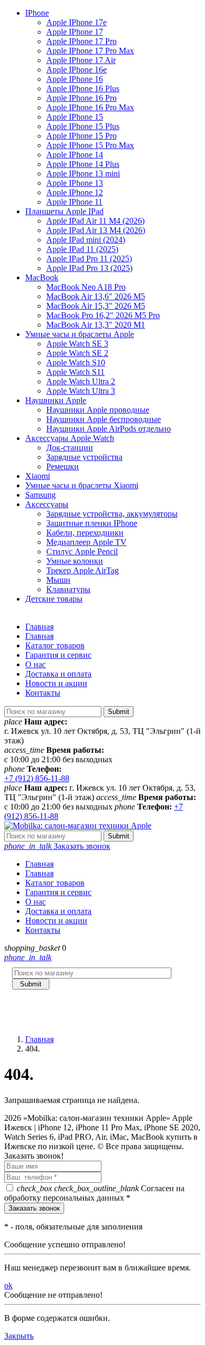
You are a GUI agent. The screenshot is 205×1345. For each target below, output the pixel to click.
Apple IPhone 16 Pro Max (90, 107)
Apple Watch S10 (75, 362)
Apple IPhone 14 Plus (82, 164)
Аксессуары (46, 504)
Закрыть (19, 1335)
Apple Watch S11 (75, 371)
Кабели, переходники (85, 532)
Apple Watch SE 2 (77, 353)
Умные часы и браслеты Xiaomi (81, 485)
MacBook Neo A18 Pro (86, 286)
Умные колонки (74, 560)
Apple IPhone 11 (74, 201)
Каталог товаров (55, 645)
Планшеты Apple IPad (64, 211)
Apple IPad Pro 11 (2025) (89, 258)
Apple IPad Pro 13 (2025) (89, 268)
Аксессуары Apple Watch (69, 438)
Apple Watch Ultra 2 (80, 381)
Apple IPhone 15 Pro (81, 135)
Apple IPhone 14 (74, 154)
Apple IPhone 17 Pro (81, 41)
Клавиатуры (68, 589)
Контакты (42, 692)
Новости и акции (56, 683)
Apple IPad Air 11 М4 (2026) (95, 220)
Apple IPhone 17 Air (81, 60)
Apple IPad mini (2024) (85, 239)
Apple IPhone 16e (76, 69)
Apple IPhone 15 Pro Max (90, 145)
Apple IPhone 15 (74, 116)
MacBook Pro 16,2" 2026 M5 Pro (103, 315)
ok (8, 1285)
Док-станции (69, 447)
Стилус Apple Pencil (82, 551)
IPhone (37, 12)
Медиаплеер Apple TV (86, 542)
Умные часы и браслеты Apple (79, 334)
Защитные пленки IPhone (91, 523)
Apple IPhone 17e (76, 22)
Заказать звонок (57, 846)
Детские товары (54, 598)
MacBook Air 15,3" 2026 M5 (95, 305)
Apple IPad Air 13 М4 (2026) (95, 230)
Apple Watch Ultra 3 (80, 390)
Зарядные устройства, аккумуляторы (112, 513)
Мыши (58, 579)
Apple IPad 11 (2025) (82, 249)
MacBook (41, 277)
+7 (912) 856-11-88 (36, 778)
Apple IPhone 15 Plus (82, 126)
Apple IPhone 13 (74, 182)
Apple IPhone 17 (74, 31)
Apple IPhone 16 (74, 79)
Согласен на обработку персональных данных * (94, 1193)
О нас (35, 664)
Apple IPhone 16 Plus (82, 88)
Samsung (40, 494)
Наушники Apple (55, 400)
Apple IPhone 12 (74, 192)
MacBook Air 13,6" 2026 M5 (95, 296)
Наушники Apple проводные (97, 409)
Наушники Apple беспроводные (103, 419)
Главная (39, 626)
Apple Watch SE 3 (77, 343)
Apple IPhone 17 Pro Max (90, 50)
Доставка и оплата (58, 673)
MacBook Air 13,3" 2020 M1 (95, 324)
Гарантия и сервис (58, 654)
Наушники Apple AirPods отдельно (108, 428)
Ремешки (62, 466)
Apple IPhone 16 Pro (81, 97)
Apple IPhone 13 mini (83, 173)
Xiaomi (37, 475)
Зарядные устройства (84, 457)
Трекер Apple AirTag (82, 570)
